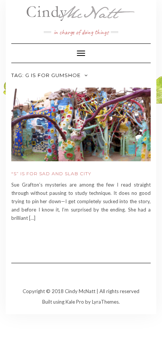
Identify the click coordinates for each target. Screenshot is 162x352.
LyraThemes (105, 302)
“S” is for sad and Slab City (51, 173)
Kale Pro (75, 302)
